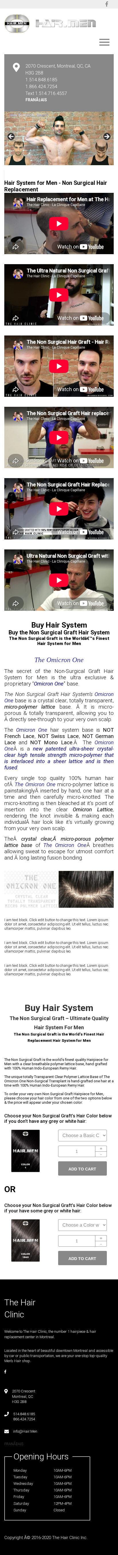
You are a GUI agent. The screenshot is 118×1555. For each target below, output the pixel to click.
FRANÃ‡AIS (36, 100)
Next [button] (106, 137)
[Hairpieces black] (25, 1171)
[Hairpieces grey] (25, 1260)
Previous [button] (11, 137)
